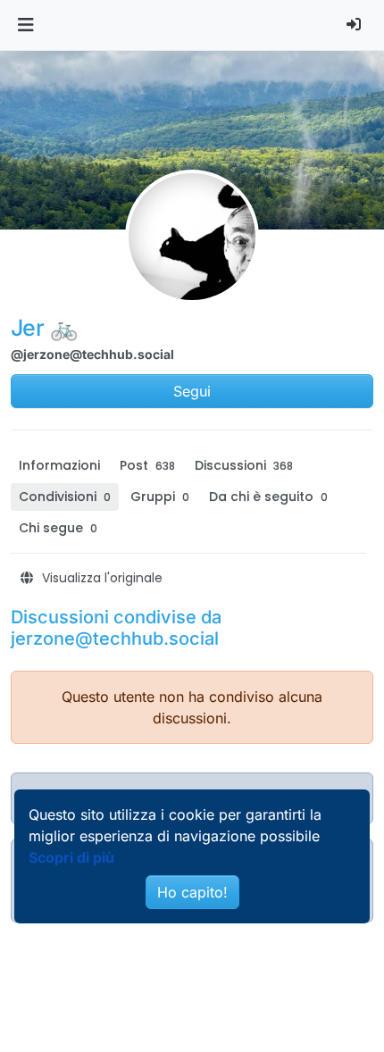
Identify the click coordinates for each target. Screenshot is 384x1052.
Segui (192, 391)
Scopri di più (71, 857)
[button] (25, 25)
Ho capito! (192, 892)
